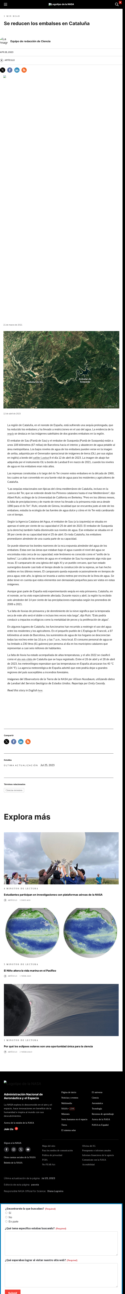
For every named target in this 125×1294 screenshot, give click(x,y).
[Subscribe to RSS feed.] (28, 741)
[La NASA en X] (20, 1149)
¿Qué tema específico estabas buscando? (35, 1228)
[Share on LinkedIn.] (17, 70)
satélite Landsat (41, 457)
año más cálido (25, 659)
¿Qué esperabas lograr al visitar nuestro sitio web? (41, 1260)
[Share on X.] (2, 70)
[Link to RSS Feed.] (24, 70)
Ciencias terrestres (14, 790)
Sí (10, 1213)
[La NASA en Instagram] (13, 1149)
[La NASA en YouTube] (28, 1149)
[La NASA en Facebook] (6, 1149)
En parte (13, 1221)
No (10, 1217)
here (40, 690)
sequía (10, 433)
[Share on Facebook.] (9, 70)
